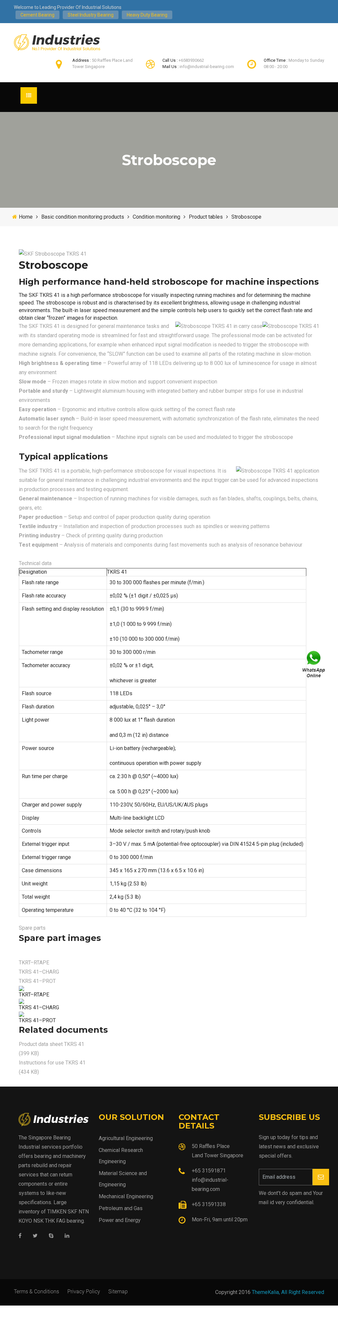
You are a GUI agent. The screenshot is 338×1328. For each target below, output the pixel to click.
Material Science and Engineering (123, 1179)
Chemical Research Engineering (121, 1156)
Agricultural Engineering (126, 1138)
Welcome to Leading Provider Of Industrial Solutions (67, 7)
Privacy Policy (83, 1291)
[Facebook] (19, 1236)
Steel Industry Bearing (91, 15)
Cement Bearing (37, 15)
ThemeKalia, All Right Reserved (288, 1292)
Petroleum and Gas (121, 1208)
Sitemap (118, 1291)
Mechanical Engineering (126, 1196)
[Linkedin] (67, 1236)
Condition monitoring (156, 217)
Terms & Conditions (36, 1291)
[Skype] (51, 1236)
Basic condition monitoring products (82, 217)
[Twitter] (35, 1236)
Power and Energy (120, 1220)
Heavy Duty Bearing (147, 15)
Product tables (206, 217)
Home (26, 217)
